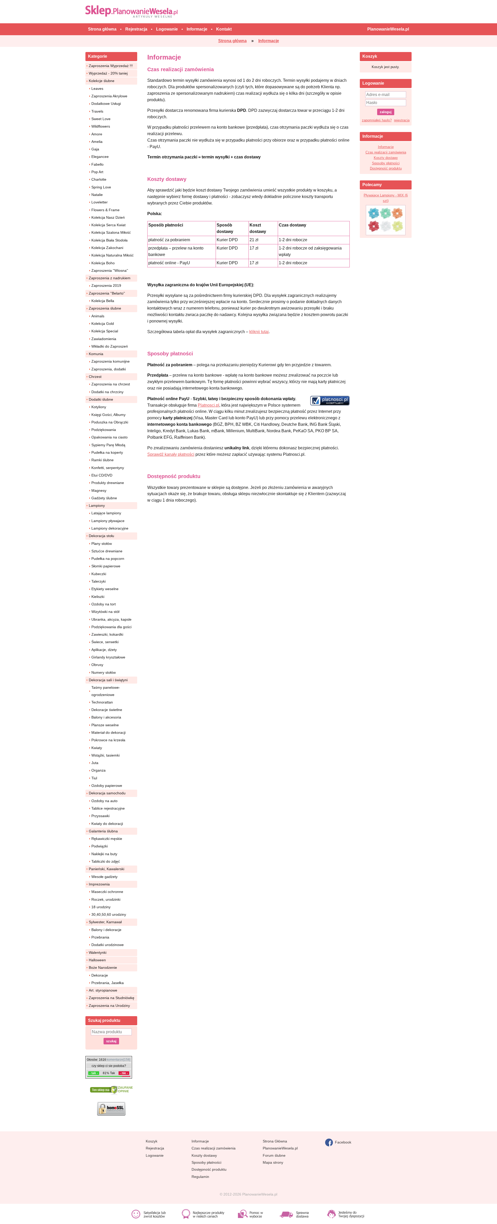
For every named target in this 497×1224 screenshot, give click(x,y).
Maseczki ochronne (107, 892)
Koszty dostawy (386, 158)
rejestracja (402, 120)
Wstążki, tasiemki (105, 755)
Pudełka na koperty (107, 452)
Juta (94, 763)
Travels (97, 111)
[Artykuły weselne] (132, 11)
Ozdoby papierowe (106, 785)
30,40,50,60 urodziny (108, 914)
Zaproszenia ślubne (105, 308)
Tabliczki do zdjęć (105, 861)
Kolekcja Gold (102, 323)
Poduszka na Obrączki (109, 422)
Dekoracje (99, 975)
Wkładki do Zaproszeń (109, 346)
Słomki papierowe (105, 566)
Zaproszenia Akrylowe (109, 96)
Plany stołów (101, 543)
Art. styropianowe (103, 990)
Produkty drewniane (107, 483)
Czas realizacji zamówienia (386, 152)
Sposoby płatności (386, 163)
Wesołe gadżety (104, 877)
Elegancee (100, 157)
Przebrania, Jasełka (107, 983)
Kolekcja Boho (103, 263)
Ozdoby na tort (103, 604)
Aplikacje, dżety (104, 650)
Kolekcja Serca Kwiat (108, 225)
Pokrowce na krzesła (108, 740)
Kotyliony (98, 407)
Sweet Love (101, 119)
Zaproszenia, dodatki (108, 369)
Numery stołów (103, 672)
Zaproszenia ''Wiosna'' (109, 270)
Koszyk (151, 1141)
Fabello (97, 164)
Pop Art (97, 172)
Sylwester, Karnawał (105, 922)
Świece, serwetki (105, 642)
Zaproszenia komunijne (110, 361)
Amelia (97, 142)
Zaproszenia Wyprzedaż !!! (111, 66)
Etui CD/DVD (101, 475)
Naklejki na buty (104, 854)
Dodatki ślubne (101, 399)
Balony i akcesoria (106, 717)
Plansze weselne (105, 725)
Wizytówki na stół (105, 612)
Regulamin (200, 1177)
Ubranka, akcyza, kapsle (111, 619)
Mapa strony (273, 1162)
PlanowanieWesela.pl (280, 1148)
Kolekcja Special (104, 331)
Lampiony (97, 505)
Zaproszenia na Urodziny (109, 1005)
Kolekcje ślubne (101, 81)
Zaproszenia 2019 (106, 285)
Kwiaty (96, 748)
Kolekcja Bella (102, 301)
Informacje (386, 147)
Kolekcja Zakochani (107, 248)
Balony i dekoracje (106, 930)
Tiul (94, 778)
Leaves (97, 88)
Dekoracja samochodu (107, 793)
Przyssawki (100, 816)
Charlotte (98, 179)
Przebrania (100, 937)
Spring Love (101, 187)
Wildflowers (100, 126)
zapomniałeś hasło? (377, 120)
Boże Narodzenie (103, 967)
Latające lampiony (106, 513)
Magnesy (98, 490)
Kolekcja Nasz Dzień (108, 217)
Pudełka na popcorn (107, 558)
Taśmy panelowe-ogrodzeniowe (105, 691)
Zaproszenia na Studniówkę (111, 998)
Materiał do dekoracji (108, 732)
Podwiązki (99, 846)
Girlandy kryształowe (108, 657)
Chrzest (95, 377)
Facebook (342, 1142)
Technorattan (102, 702)
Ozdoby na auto (104, 801)
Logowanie (155, 1155)
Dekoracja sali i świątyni (108, 680)
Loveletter (99, 202)
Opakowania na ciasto (109, 437)
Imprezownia (99, 884)
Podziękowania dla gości (111, 627)
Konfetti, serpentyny (107, 468)
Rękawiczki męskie (106, 839)
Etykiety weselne (105, 589)
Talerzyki (98, 581)
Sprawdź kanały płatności (170, 454)
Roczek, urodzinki (105, 899)
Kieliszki (97, 597)
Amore (96, 134)
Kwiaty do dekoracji (107, 824)
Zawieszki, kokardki (107, 634)
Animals (97, 316)
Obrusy (97, 665)
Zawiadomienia (103, 339)
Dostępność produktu (386, 168)
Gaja (95, 149)
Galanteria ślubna (103, 831)
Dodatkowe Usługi (106, 103)
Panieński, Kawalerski (106, 869)
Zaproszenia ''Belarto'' (107, 293)
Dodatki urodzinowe (107, 945)
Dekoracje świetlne (106, 710)
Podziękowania (103, 430)
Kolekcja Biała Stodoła (109, 240)
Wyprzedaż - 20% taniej (108, 73)
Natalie (97, 195)
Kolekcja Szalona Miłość (111, 232)
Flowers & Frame (105, 210)
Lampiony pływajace (108, 521)
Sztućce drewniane (106, 551)
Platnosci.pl (208, 405)
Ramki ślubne (102, 460)
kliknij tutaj (259, 331)
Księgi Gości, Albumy (108, 415)
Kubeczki (98, 574)
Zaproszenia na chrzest (110, 384)
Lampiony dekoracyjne (109, 528)
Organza (98, 770)
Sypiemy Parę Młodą (108, 445)
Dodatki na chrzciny (107, 392)
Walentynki (97, 952)
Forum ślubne (274, 1155)
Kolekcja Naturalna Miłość (112, 255)
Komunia (96, 354)
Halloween (97, 960)
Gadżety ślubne (104, 498)
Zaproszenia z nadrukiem (109, 278)
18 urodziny (101, 907)
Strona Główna (275, 1141)
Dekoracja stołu (101, 536)
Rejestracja (155, 1148)
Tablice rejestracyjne (108, 808)
